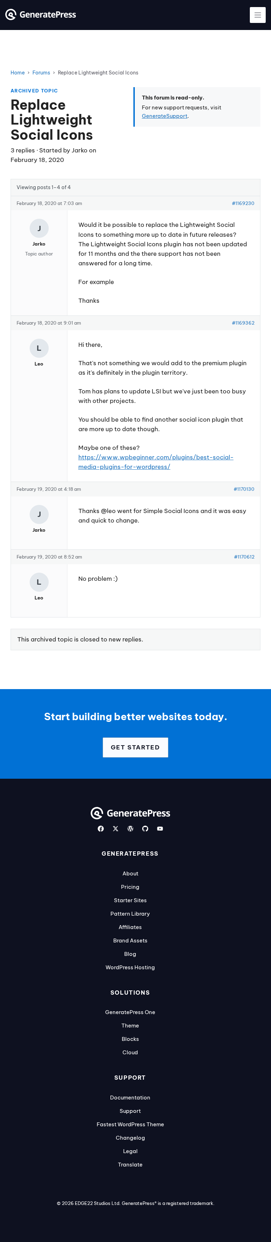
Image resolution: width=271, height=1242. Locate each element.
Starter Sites (130, 900)
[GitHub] (145, 828)
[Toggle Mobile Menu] (258, 15)
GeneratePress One (130, 1012)
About (130, 873)
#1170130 (244, 489)
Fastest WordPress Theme (130, 1124)
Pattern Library (130, 913)
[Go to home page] (40, 18)
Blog (130, 954)
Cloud (130, 1052)
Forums (41, 73)
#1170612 (244, 557)
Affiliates (130, 927)
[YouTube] (160, 828)
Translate (130, 1164)
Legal (130, 1151)
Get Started (135, 747)
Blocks (130, 1039)
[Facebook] (100, 828)
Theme (130, 1025)
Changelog (130, 1137)
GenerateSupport (164, 116)
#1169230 (243, 203)
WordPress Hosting (130, 967)
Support (130, 1111)
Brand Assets (130, 940)
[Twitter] (115, 828)
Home (18, 73)
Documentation (130, 1097)
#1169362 (243, 323)
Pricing (130, 887)
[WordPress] (130, 828)
